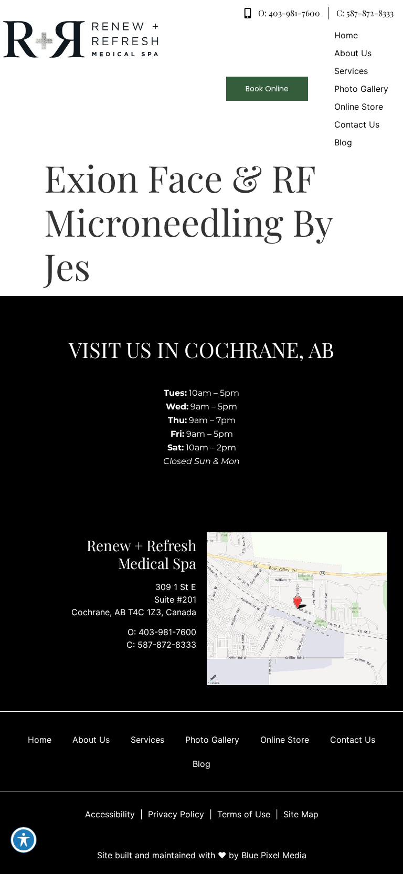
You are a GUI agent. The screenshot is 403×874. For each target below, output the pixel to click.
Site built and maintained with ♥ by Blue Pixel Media (201, 855)
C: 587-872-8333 (161, 644)
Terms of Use (243, 814)
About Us (91, 739)
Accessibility (110, 814)
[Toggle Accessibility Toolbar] (23, 839)
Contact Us (352, 739)
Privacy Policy (176, 814)
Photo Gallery (212, 739)
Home (39, 739)
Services (147, 739)
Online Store (284, 739)
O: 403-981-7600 (162, 632)
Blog (201, 764)
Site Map (301, 814)
